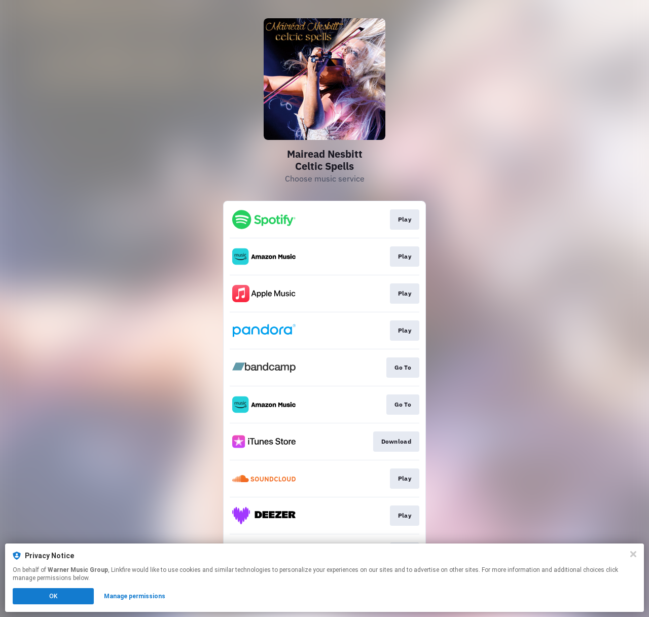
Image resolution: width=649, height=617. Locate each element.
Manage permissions (134, 596)
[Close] (633, 554)
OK (53, 596)
